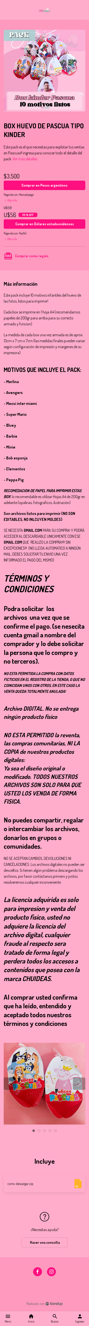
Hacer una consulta (44, 1242)
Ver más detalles (25, 158)
